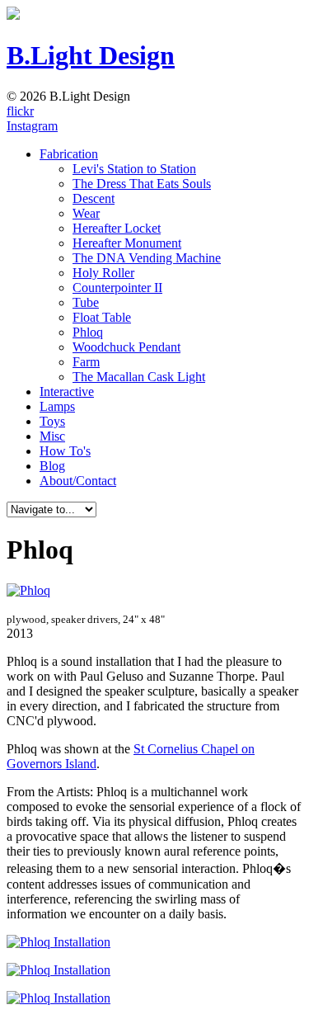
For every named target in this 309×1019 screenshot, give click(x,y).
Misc (52, 436)
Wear (86, 213)
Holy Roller (103, 273)
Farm (86, 362)
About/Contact (78, 481)
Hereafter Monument (127, 243)
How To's (65, 451)
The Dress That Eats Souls (142, 184)
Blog (52, 466)
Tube (86, 302)
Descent (94, 198)
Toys (52, 421)
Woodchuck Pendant (126, 347)
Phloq (88, 332)
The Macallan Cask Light (139, 377)
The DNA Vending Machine (147, 258)
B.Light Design (91, 55)
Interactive (67, 391)
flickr (20, 111)
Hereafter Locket (117, 228)
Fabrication (69, 154)
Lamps (57, 406)
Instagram (32, 126)
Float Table (102, 317)
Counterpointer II (117, 288)
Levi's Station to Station (134, 169)
